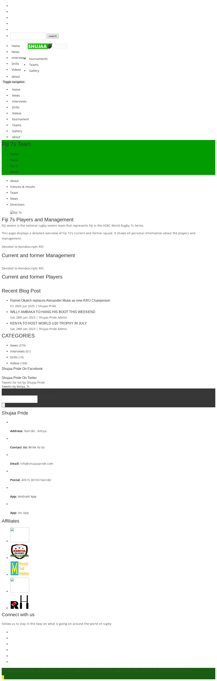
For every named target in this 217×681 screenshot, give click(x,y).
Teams (34, 65)
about (16, 77)
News (15, 52)
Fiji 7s (14, 166)
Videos (16, 70)
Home (16, 46)
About (14, 172)
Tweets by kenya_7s (15, 386)
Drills (15, 64)
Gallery (34, 71)
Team (14, 160)
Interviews (19, 58)
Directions (17, 204)
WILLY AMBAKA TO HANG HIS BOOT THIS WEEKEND (52, 312)
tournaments (38, 59)
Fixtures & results (22, 187)
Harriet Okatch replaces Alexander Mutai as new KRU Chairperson (60, 300)
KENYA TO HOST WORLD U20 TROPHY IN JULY (48, 323)
